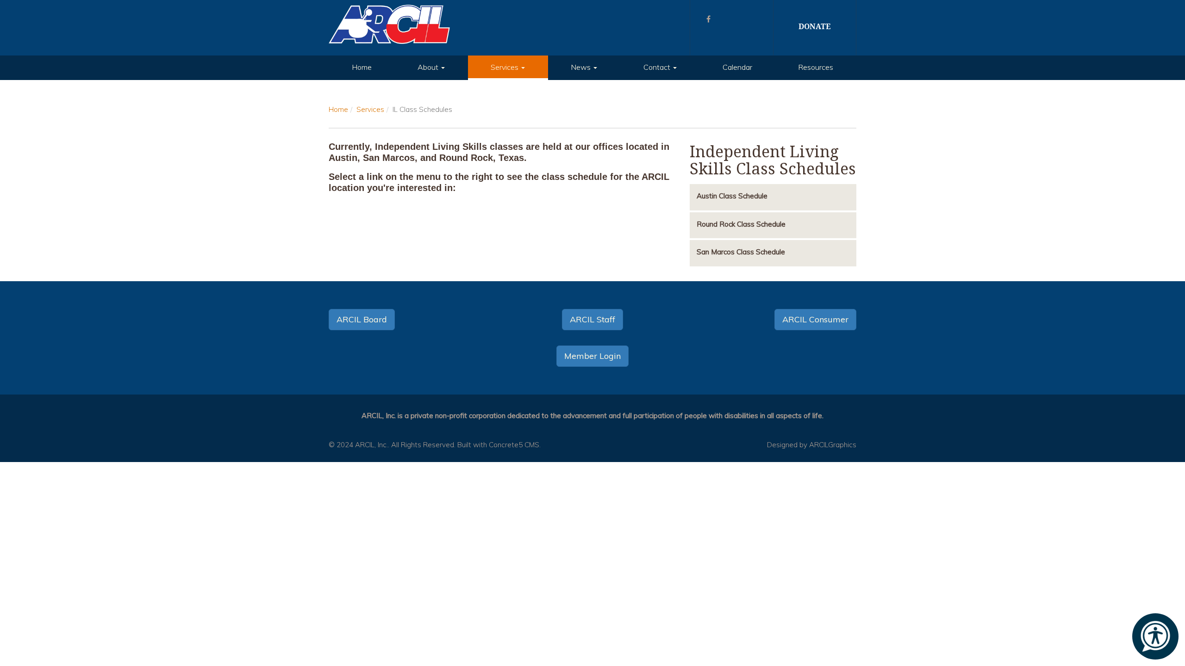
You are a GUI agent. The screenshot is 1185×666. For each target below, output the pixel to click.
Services (505, 67)
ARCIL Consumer (815, 319)
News (581, 67)
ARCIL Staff (592, 319)
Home (362, 67)
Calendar (737, 67)
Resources (815, 67)
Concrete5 (506, 444)
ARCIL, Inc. (371, 444)
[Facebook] (708, 19)
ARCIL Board (362, 319)
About (429, 67)
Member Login (592, 356)
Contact (657, 67)
